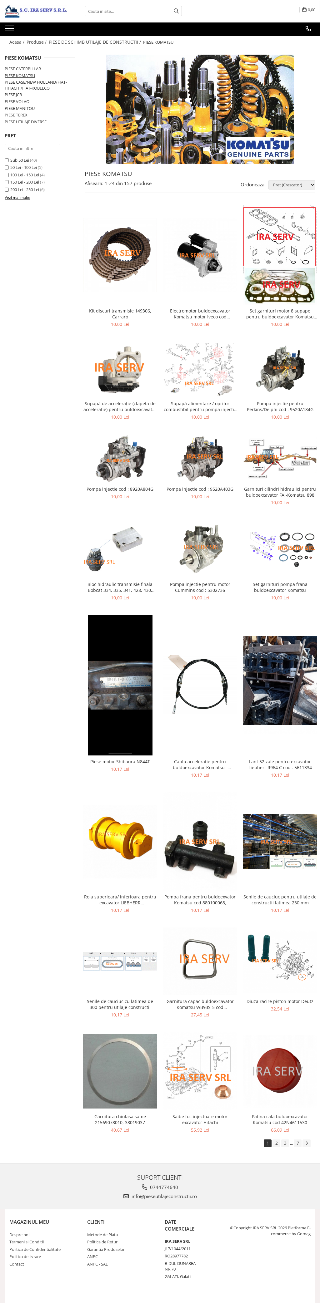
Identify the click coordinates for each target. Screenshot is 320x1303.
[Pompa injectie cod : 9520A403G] (200, 458)
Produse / (37, 42)
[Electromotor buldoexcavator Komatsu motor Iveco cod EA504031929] (200, 255)
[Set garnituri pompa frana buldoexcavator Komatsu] (280, 549)
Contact (16, 1264)
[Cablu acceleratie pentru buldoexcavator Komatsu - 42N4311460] (200, 685)
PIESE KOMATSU (20, 75)
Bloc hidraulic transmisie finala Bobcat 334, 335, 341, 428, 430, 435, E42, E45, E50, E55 (120, 587)
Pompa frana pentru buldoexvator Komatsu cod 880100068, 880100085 (200, 900)
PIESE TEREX (16, 115)
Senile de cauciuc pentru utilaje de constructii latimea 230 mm (280, 900)
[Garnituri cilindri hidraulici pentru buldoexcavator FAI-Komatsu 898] (280, 459)
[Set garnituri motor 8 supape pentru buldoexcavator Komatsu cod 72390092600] (280, 255)
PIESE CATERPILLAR (23, 68)
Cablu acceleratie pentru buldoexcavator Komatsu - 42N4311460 (200, 764)
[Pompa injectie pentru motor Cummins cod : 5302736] (200, 548)
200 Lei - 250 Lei (24, 189)
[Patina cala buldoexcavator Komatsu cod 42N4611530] (280, 1071)
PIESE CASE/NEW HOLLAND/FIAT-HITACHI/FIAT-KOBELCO (36, 85)
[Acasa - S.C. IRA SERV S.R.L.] (36, 11)
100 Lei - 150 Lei (24, 175)
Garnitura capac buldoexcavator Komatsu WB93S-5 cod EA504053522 (200, 1004)
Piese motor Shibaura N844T (120, 762)
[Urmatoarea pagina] (306, 1143)
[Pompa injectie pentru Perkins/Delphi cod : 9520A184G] (280, 369)
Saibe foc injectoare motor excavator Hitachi (200, 1119)
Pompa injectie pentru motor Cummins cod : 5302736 (200, 587)
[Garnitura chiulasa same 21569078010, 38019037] (120, 1071)
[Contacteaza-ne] (308, 28)
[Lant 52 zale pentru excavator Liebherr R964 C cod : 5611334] (280, 685)
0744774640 (163, 1187)
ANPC (92, 1256)
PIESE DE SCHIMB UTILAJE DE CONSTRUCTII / (95, 42)
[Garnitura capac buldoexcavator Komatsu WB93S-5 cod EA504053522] (200, 961)
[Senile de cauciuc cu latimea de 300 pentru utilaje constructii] (120, 961)
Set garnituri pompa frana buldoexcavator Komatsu (280, 587)
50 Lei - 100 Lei (23, 167)
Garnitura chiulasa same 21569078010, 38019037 (120, 1119)
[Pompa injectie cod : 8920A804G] (120, 458)
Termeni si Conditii (26, 1242)
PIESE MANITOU (20, 108)
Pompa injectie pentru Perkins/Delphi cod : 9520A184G (280, 406)
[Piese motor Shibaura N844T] (120, 685)
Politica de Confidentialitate (35, 1249)
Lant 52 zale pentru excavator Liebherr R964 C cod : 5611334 (280, 764)
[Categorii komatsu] (200, 109)
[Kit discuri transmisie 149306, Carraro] (120, 255)
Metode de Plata (102, 1234)
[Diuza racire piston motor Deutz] (280, 961)
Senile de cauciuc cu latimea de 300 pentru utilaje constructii (120, 1004)
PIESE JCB (13, 94)
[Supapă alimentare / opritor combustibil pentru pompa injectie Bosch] (200, 369)
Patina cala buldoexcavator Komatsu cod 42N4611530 (280, 1119)
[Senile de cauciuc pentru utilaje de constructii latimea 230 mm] (280, 841)
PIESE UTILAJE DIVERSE (26, 122)
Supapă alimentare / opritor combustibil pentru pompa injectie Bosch (200, 406)
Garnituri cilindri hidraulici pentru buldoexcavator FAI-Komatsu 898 (280, 492)
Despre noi (19, 1234)
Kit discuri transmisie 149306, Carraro (120, 314)
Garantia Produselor (106, 1249)
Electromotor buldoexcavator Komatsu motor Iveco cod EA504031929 (200, 314)
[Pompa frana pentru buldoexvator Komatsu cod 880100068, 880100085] (200, 841)
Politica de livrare (25, 1256)
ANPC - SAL (97, 1264)
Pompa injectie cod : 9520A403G (200, 489)
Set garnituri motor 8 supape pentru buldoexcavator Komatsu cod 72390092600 (280, 314)
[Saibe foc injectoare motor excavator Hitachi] (200, 1071)
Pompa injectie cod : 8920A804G (120, 489)
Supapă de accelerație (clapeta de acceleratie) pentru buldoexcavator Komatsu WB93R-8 (120, 406)
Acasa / (17, 42)
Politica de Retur (102, 1242)
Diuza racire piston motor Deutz (280, 1001)
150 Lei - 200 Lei (24, 182)
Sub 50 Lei (19, 160)
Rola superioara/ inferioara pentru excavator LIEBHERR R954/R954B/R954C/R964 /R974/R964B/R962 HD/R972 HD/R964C (120, 900)
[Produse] (10, 30)
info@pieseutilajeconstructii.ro (163, 1196)
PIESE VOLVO (17, 101)
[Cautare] (176, 11)
